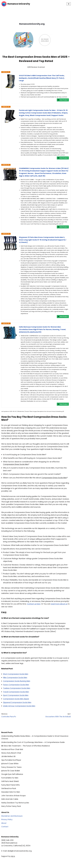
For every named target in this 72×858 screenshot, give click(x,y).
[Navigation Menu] (69, 3)
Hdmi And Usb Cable (9, 799)
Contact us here (33, 604)
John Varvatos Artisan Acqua (13, 795)
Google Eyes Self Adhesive (12, 774)
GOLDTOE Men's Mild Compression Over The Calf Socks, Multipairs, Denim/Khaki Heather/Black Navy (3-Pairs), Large (42, 78)
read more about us (59, 604)
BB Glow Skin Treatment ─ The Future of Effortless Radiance (25, 746)
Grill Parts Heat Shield (10, 781)
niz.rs (13, 856)
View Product (64, 100)
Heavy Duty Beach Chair (11, 753)
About (3, 823)
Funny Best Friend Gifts (10, 785)
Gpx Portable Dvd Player (11, 760)
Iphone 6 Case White (9, 763)
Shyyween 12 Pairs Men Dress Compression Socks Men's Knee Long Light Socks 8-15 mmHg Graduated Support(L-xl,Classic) (43, 239)
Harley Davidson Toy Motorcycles (15, 803)
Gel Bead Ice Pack (8, 788)
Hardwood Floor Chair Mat (12, 749)
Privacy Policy (6, 819)
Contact (4, 826)
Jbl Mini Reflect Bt (8, 756)
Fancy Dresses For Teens (11, 767)
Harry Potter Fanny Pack (11, 806)
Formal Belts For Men (9, 778)
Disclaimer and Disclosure (11, 816)
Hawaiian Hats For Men (10, 792)
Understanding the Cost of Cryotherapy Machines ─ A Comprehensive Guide (33, 742)
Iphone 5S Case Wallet (10, 771)
